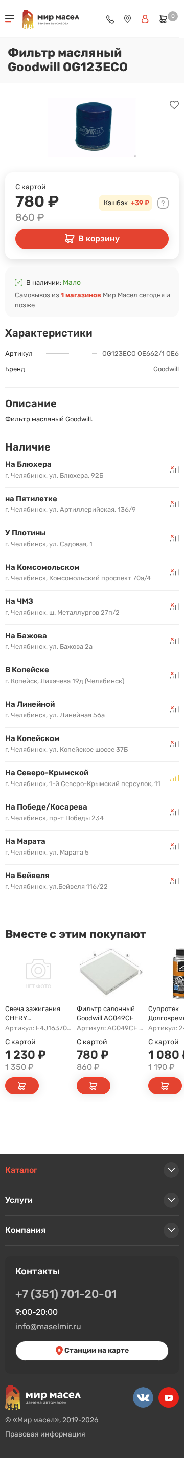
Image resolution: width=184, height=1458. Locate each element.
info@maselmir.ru (48, 1326)
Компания (25, 1230)
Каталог (21, 1170)
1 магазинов (81, 295)
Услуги (19, 1200)
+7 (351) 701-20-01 (66, 1294)
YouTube (168, 1397)
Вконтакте (143, 1397)
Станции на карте (96, 1350)
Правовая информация (45, 1434)
